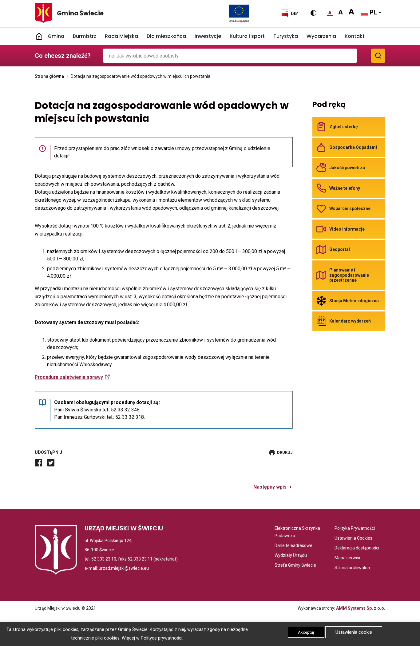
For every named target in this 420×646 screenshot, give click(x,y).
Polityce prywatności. (162, 638)
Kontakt (355, 36)
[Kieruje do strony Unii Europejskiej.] (239, 13)
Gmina (56, 36)
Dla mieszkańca (166, 36)
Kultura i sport (247, 36)
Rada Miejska (121, 36)
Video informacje (347, 229)
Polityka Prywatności (355, 528)
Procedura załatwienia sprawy (69, 377)
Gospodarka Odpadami (353, 147)
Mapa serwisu (348, 558)
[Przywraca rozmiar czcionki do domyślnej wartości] (329, 12)
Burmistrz (84, 36)
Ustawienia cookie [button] (353, 632)
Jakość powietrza (347, 167)
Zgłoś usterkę (343, 126)
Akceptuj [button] (306, 632)
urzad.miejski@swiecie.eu (124, 568)
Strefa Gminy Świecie (295, 565)
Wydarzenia (321, 36)
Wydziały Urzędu (291, 556)
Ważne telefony (344, 188)
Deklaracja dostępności (357, 548)
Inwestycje (208, 36)
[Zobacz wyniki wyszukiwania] (378, 56)
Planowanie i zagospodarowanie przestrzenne (349, 275)
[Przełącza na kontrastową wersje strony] (313, 13)
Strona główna (49, 76)
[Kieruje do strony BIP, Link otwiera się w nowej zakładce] (289, 13)
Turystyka (285, 36)
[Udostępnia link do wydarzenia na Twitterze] (50, 462)
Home (39, 36)
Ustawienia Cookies (353, 538)
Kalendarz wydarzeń (350, 321)
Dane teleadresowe (293, 546)
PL (372, 12)
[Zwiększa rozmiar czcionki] (340, 12)
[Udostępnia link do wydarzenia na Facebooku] (38, 462)
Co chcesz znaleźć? (63, 55)
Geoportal (339, 249)
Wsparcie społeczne (349, 208)
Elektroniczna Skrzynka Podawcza (299, 532)
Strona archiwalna (352, 568)
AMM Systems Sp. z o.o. (360, 608)
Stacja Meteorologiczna (354, 300)
